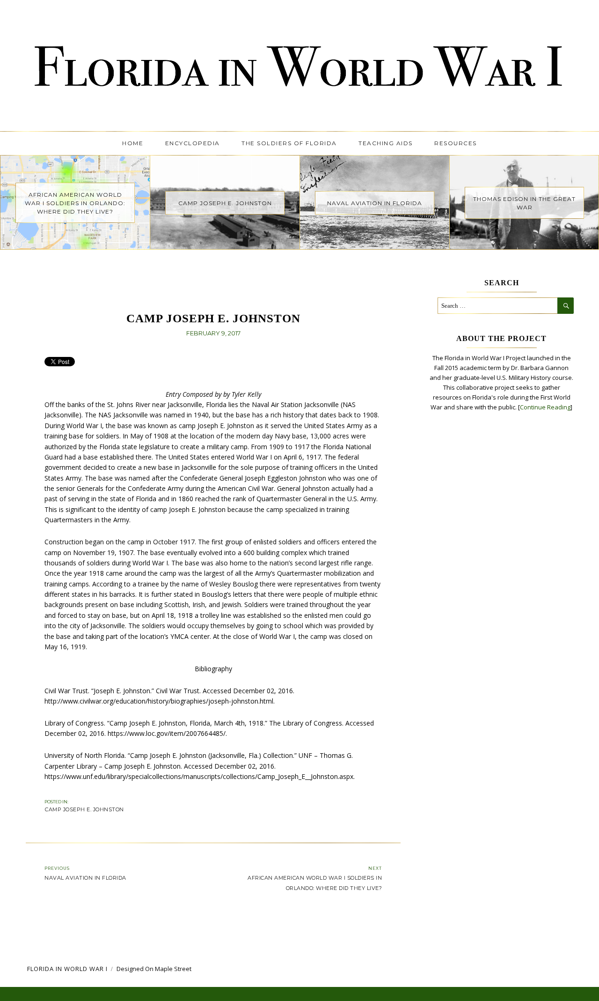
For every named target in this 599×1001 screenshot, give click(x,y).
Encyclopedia (192, 143)
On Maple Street (168, 968)
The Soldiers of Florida (289, 143)
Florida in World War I (67, 968)
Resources (455, 143)
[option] (75, 202)
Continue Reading (545, 407)
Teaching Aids (385, 143)
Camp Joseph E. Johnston (84, 809)
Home (132, 143)
